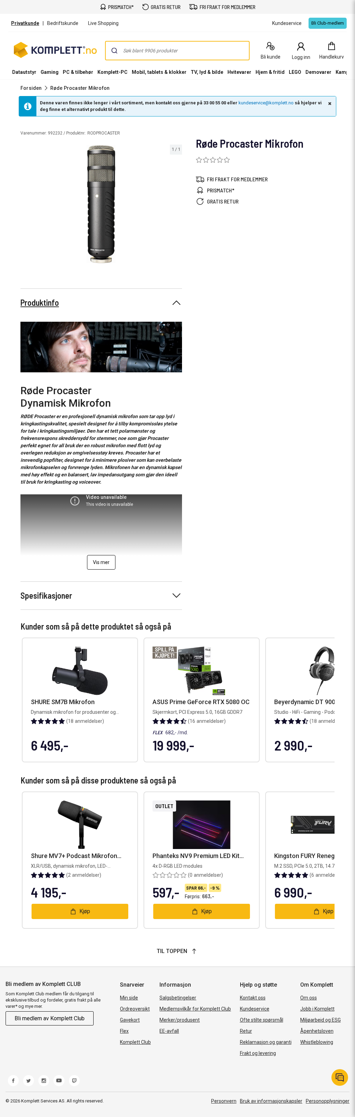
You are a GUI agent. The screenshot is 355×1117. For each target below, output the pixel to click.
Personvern (223, 1101)
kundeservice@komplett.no (266, 102)
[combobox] (177, 50)
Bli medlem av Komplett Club (50, 1018)
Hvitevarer (239, 72)
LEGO (295, 72)
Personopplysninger (327, 1101)
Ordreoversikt (135, 1009)
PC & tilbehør (78, 72)
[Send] (114, 51)
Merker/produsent (179, 1020)
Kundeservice (254, 1009)
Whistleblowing (316, 1042)
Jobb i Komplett (317, 1009)
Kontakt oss (253, 998)
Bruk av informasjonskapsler (271, 1101)
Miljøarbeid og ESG (320, 1020)
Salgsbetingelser (177, 998)
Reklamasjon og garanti (266, 1042)
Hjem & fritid (270, 72)
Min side (129, 998)
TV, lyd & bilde (207, 72)
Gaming (50, 72)
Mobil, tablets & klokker (159, 72)
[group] (101, 204)
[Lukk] (329, 103)
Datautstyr (24, 72)
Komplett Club (135, 1042)
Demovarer (318, 72)
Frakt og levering (258, 1053)
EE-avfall (169, 1031)
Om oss (308, 998)
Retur (246, 1031)
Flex (124, 1031)
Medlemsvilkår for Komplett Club (195, 1009)
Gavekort (130, 1020)
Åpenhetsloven (317, 1031)
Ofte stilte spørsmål (261, 1020)
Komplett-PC (112, 72)
